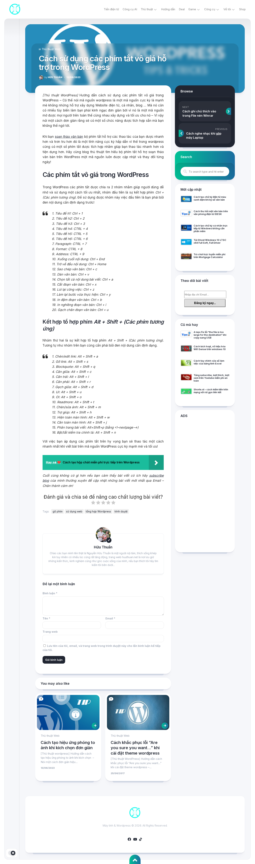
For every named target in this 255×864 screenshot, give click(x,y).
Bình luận (50, 593)
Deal (182, 9)
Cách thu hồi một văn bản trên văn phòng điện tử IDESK (211, 212)
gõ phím (58, 511)
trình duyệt (121, 511)
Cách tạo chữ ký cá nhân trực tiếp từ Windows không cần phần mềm (211, 228)
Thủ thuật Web (51, 49)
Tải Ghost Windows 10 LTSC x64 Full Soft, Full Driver (210, 241)
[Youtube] (135, 839)
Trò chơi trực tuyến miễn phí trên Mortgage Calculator (209, 256)
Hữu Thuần (53, 77)
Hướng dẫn (168, 9)
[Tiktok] (140, 839)
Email (110, 618)
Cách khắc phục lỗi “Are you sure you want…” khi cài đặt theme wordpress (135, 748)
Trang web (50, 631)
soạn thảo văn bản (69, 137)
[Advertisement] (205, 486)
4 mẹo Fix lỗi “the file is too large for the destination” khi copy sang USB (210, 335)
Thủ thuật (147, 9)
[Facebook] (129, 839)
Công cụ (209, 9)
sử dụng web (74, 511)
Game (192, 9)
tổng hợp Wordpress (98, 511)
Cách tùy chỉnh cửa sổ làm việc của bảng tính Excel (209, 362)
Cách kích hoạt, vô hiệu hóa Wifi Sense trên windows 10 (210, 348)
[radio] (93, 503)
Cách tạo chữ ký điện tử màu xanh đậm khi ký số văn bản (210, 198)
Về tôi (227, 9)
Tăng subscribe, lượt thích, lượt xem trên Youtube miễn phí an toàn (211, 378)
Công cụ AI (130, 9)
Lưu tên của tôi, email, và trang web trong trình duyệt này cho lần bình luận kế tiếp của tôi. (102, 648)
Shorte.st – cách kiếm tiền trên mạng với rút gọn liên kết (211, 391)
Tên (46, 618)
